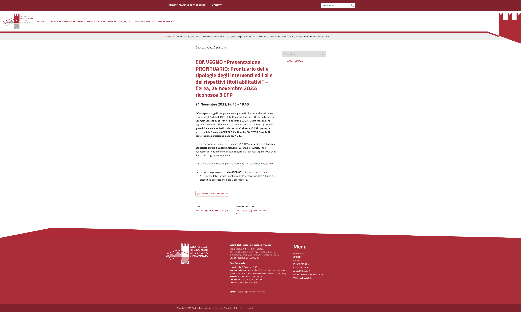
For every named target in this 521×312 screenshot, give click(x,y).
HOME (40, 21)
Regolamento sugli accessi (308, 274)
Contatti (217, 5)
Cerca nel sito (329, 5)
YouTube (261, 291)
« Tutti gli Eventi (296, 61)
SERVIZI (67, 21)
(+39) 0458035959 (243, 252)
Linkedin (251, 291)
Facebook (241, 291)
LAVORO (122, 21)
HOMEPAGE (299, 253)
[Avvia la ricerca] (352, 5)
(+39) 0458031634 (268, 252)
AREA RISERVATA (166, 21)
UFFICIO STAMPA (142, 21)
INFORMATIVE (85, 21)
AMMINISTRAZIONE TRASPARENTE (187, 5)
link (265, 172)
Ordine (297, 257)
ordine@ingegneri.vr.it (241, 255)
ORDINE (54, 21)
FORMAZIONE (105, 21)
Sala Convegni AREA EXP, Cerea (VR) (212, 210)
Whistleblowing (302, 278)
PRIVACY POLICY (301, 264)
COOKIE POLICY (300, 267)
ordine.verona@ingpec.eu (266, 255)
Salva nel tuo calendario (213, 193)
